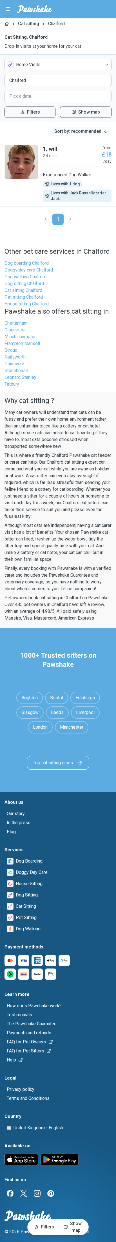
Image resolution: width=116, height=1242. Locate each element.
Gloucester (15, 330)
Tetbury (12, 384)
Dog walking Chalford (25, 276)
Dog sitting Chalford (24, 283)
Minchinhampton (21, 336)
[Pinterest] (50, 1193)
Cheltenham (16, 323)
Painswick (15, 363)
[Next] (70, 219)
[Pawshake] (35, 9)
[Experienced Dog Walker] (58, 173)
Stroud (11, 350)
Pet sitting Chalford (24, 297)
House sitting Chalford (27, 304)
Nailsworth (15, 357)
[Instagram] (37, 1193)
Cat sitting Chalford (23, 290)
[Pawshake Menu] (8, 9)
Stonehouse (16, 370)
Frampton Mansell (22, 343)
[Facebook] (10, 1193)
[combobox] (58, 64)
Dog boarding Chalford (27, 263)
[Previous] (45, 219)
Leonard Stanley (20, 377)
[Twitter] (23, 1193)
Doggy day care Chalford (29, 270)
